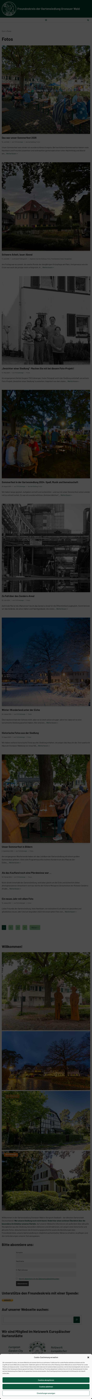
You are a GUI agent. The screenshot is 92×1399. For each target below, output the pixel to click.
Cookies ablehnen (46, 1387)
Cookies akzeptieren (46, 1380)
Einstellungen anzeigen (46, 1393)
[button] (88, 1357)
